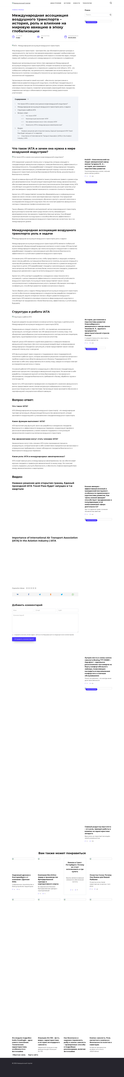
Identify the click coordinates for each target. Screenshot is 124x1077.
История (67, 3)
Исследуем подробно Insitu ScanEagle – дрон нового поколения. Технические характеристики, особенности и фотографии (22, 1044)
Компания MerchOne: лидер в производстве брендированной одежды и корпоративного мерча (48, 879)
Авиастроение (55, 3)
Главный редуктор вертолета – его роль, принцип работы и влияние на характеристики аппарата (98, 830)
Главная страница (18, 9)
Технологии (87, 3)
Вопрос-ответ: (23, 113)
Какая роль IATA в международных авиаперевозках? (44, 125)
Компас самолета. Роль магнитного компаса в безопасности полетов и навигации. (101, 1041)
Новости (76, 3)
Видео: (20, 128)
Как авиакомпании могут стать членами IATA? (41, 122)
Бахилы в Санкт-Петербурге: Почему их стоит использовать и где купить (75, 867)
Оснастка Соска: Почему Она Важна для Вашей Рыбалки (101, 877)
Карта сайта (33, 1055)
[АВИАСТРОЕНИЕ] (98, 156)
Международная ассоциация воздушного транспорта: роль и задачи (44, 107)
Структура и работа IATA (27, 110)
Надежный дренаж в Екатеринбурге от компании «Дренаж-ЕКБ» (21, 878)
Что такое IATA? (31, 116)
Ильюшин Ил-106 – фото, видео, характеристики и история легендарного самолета (49, 1041)
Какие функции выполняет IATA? (37, 119)
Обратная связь (19, 1055)
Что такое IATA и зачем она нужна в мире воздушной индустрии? (43, 104)
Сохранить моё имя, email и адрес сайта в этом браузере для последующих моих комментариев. (44, 634)
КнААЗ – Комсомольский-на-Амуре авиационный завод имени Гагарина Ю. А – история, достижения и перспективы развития (97, 164)
